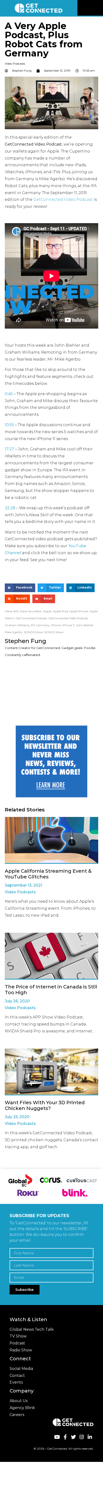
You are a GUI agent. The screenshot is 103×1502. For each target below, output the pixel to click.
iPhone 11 (68, 625)
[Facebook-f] (65, 1436)
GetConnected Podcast (31, 618)
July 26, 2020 (17, 1001)
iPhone (56, 625)
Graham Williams (17, 625)
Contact (17, 1375)
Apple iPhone (78, 611)
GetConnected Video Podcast (63, 199)
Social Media (21, 1368)
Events (16, 1382)
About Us (19, 1400)
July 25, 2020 (17, 1117)
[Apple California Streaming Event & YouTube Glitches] (51, 840)
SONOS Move (33, 632)
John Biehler (84, 625)
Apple (47, 611)
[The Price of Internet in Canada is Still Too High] (51, 956)
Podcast (17, 1343)
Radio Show (21, 1350)
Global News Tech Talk (32, 1329)
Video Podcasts (15, 63)
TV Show (18, 1336)
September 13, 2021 (23, 885)
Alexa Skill (11, 611)
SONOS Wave (53, 632)
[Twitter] (73, 1436)
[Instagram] (81, 1436)
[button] (98, 8)
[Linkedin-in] (89, 1436)
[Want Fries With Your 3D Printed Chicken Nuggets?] (51, 1071)
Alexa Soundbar (31, 611)
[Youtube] (56, 1436)
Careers (17, 1414)
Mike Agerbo (13, 632)
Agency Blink (22, 1407)
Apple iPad (60, 611)
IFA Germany (40, 625)
